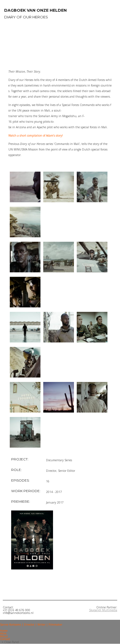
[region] (60, 43)
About (4, 636)
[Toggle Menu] (1, 621)
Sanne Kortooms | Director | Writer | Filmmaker (31, 624)
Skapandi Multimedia (103, 610)
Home (4, 631)
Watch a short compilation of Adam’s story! (35, 135)
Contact (5, 639)
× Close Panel (10, 642)
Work (3, 633)
